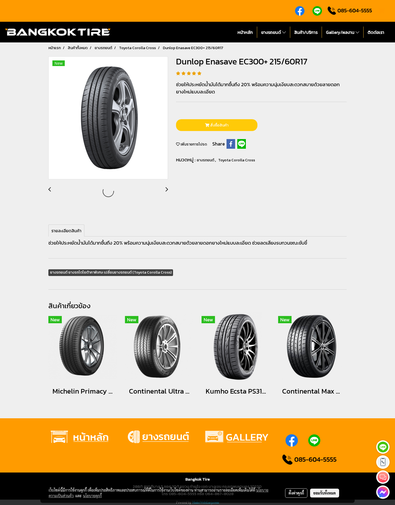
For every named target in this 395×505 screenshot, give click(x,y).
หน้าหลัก (245, 32)
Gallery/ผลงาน (341, 32)
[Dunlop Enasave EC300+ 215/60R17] (108, 118)
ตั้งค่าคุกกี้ (296, 493)
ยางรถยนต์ (271, 32)
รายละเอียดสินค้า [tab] (66, 230)
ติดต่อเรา (376, 32)
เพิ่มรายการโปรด (193, 144)
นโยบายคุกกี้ (92, 495)
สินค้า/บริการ (306, 32)
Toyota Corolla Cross (236, 160)
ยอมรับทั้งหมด (324, 493)
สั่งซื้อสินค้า (218, 125)
